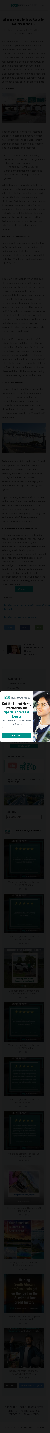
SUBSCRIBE (16, 735)
